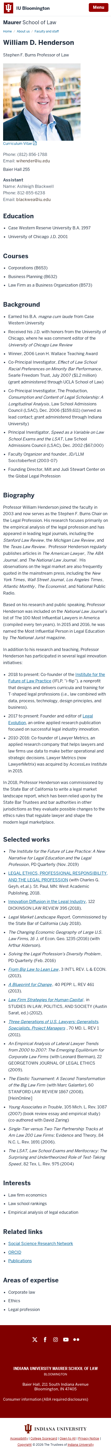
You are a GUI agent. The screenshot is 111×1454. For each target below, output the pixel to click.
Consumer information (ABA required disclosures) (45, 1399)
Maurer (29, 23)
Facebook (45, 1339)
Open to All (68, 1438)
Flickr (76, 1339)
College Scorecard (43, 1438)
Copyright (25, 1445)
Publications (20, 1261)
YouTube (66, 1339)
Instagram (55, 1339)
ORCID (14, 1252)
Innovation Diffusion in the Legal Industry (47, 901)
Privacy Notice (88, 1438)
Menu (98, 7)
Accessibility (19, 1438)
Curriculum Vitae (17, 143)
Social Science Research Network (40, 1243)
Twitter (35, 1339)
